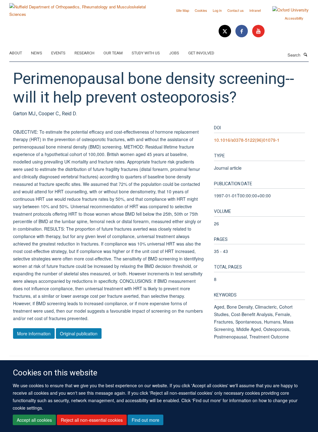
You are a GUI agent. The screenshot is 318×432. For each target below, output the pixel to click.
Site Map (182, 10)
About (15, 53)
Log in (217, 10)
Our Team (113, 53)
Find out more (145, 420)
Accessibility (294, 18)
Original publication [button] (79, 333)
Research (84, 53)
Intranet (255, 10)
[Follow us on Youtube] (258, 31)
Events (58, 53)
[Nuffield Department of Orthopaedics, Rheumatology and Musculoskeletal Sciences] (81, 8)
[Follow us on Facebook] (242, 31)
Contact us (235, 10)
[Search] (305, 54)
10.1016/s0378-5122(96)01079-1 (246, 140)
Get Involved (201, 53)
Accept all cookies (34, 420)
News (36, 53)
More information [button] (34, 333)
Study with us (146, 53)
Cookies (201, 10)
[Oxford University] (286, 10)
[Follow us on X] (225, 31)
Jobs (174, 53)
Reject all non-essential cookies (92, 420)
